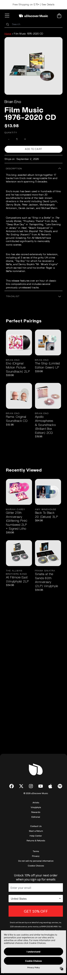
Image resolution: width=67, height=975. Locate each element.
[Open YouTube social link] (40, 786)
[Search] (7, 24)
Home (7, 33)
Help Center (36, 836)
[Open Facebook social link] (11, 786)
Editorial (35, 817)
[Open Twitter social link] (21, 786)
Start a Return (36, 831)
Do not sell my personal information (35, 861)
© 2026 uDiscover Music (35, 793)
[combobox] (33, 24)
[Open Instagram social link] (31, 786)
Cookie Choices (36, 866)
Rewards (35, 812)
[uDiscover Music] (33, 15)
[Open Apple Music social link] (50, 786)
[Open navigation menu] (7, 15)
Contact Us (36, 826)
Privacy (35, 856)
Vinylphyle (36, 807)
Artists (36, 802)
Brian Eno (12, 102)
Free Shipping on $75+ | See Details (33, 4)
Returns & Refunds (36, 840)
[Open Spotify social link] (60, 786)
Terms (36, 851)
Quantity (10, 132)
